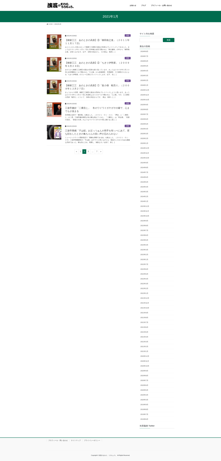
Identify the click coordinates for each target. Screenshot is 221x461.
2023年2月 (144, 254)
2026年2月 (144, 80)
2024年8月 (144, 167)
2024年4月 (144, 187)
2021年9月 (144, 313)
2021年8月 (144, 317)
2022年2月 (144, 288)
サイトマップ (76, 440)
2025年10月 (144, 100)
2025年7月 (144, 114)
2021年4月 (144, 337)
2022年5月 (144, 274)
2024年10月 (144, 158)
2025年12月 (144, 90)
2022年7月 (144, 264)
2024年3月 (144, 192)
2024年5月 (144, 182)
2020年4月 (144, 395)
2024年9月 (144, 163)
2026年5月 (144, 66)
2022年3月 (144, 284)
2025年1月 (144, 143)
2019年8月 (144, 409)
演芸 (127, 35)
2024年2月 (144, 196)
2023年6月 (144, 235)
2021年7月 (144, 322)
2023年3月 (144, 250)
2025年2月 (144, 138)
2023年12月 (144, 206)
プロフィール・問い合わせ (58, 440)
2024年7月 (144, 172)
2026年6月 (144, 61)
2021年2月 (144, 346)
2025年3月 (144, 134)
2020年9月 (144, 371)
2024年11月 (144, 153)
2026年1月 (144, 85)
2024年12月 (144, 148)
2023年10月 (144, 216)
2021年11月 (144, 303)
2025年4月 (144, 129)
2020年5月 (144, 390)
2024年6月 (144, 177)
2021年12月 (144, 298)
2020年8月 (144, 376)
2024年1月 (144, 201)
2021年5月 (144, 332)
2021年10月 (144, 308)
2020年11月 (144, 361)
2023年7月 (144, 230)
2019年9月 (144, 404)
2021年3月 (144, 342)
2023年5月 (144, 240)
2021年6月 (144, 327)
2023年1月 (144, 259)
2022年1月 (144, 293)
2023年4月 (144, 245)
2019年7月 (144, 414)
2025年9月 (144, 105)
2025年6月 (144, 119)
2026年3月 (144, 75)
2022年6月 (144, 269)
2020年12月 (144, 356)
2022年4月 (144, 279)
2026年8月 (144, 51)
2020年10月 (144, 366)
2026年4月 (144, 71)
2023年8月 (144, 225)
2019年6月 (144, 419)
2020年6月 (144, 385)
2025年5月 (144, 124)
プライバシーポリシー (92, 440)
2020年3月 (144, 400)
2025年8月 (144, 109)
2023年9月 (144, 221)
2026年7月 (144, 56)
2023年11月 (144, 211)
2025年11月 (144, 95)
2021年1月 (144, 351)
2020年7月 (144, 380)
